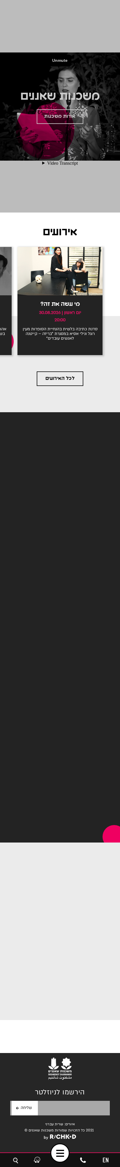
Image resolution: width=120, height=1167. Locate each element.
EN (106, 1160)
